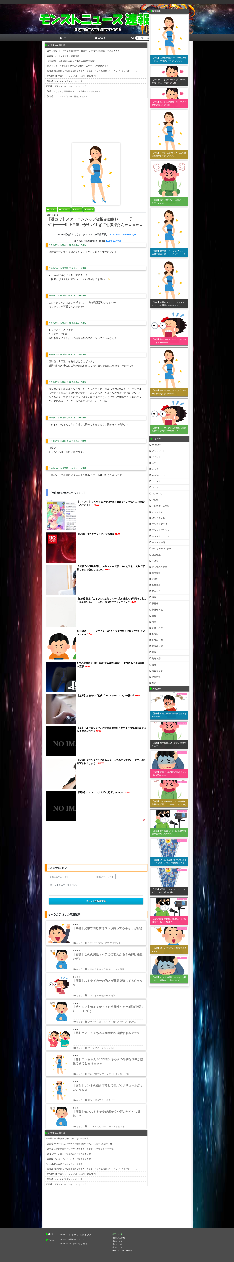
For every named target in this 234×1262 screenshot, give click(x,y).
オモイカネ (93, 969)
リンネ (91, 1100)
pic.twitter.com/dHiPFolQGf (123, 234)
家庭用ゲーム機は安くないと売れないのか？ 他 (67, 1138)
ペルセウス (113, 1022)
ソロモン (97, 1074)
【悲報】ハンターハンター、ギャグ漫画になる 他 (68, 1159)
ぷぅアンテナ (119, 1247)
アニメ (91, 1126)
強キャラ (105, 995)
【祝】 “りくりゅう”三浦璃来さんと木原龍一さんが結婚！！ (73, 91)
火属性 (121, 969)
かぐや (98, 1126)
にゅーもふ (118, 1241)
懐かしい (124, 1022)
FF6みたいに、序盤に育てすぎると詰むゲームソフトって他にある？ (77, 66)
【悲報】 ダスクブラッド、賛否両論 (62, 56)
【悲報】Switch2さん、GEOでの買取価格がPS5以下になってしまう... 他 (79, 1143)
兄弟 (107, 943)
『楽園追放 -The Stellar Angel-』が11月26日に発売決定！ (71, 61)
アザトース (93, 1022)
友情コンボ (115, 943)
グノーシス (100, 1048)
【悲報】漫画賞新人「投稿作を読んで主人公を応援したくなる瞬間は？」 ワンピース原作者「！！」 (92, 71)
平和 (127, 1074)
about (50, 1234)
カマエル (103, 1022)
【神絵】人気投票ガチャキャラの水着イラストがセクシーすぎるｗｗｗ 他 (79, 1148)
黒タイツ (110, 1100)
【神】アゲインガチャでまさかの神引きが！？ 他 (68, 1154)
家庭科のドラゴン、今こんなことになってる (66, 86)
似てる (121, 1126)
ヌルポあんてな (120, 1238)
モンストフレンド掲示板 (123, 1250)
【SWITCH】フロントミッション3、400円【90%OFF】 (71, 76)
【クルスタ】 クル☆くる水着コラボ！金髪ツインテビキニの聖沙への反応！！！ (83, 51)
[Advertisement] (96, 120)
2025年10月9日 (113, 241)
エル (90, 1074)
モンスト (112, 969)
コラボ (101, 943)
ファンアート (108, 1074)
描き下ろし (100, 1100)
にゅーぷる (118, 1244)
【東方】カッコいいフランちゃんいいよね (65, 81)
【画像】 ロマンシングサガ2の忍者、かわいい (67, 96)
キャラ (79, 943)
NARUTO (92, 943)
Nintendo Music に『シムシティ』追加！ (64, 1164)
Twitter (51, 1240)
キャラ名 (103, 969)
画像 (113, 995)
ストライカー (94, 995)
